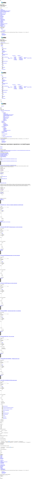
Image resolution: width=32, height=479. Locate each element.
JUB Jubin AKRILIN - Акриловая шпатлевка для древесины (10, 310)
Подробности (2, 189)
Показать (2, 454)
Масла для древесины (17, 150)
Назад (5, 112)
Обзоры (1, 467)
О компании (2, 460)
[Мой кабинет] (0, 106)
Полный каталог (2, 150)
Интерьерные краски (24, 150)
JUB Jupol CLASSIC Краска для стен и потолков (8, 283)
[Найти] (1, 8)
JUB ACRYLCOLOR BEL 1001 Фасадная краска (8, 380)
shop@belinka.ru (3, 31)
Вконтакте (3, 33)
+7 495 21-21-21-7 (3, 26)
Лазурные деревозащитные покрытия (10, 150)
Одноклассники (4, 34)
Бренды (1, 457)
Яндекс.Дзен (3, 142)
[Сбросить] (0, 453)
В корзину (2, 259)
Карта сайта (1, 458)
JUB (2, 210)
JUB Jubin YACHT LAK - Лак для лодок (7, 336)
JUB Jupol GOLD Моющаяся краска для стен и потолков (10, 255)
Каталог (4, 113)
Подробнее (1, 192)
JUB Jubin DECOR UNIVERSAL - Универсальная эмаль (9, 358)
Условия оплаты (2, 464)
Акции (1, 456)
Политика (1, 466)
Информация (2, 463)
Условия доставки (2, 465)
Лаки (21, 150)
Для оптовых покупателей (3, 461)
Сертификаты (2, 462)
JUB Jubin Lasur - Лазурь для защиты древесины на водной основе (11, 204)
